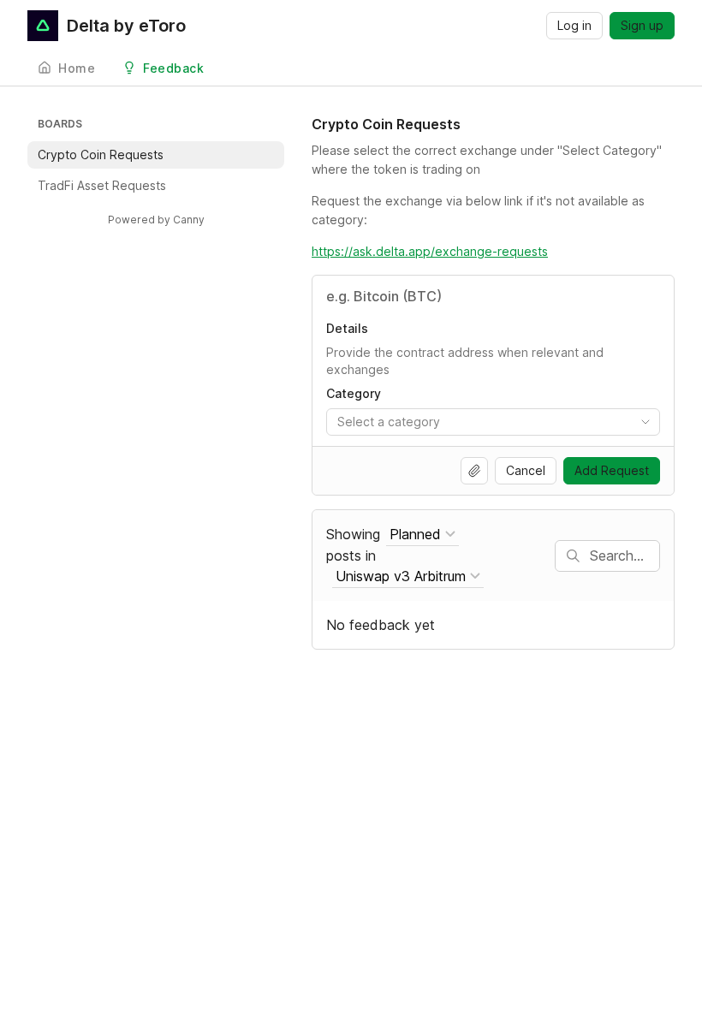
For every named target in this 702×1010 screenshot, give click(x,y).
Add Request (611, 470)
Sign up (642, 25)
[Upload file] (474, 470)
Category (353, 393)
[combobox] (493, 422)
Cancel (525, 470)
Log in (574, 25)
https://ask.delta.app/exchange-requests (430, 251)
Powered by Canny (156, 219)
